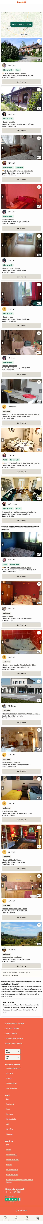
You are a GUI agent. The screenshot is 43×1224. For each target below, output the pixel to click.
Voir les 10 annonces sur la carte (21, 24)
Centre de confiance (12, 1169)
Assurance (9, 1164)
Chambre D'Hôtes (8, 616)
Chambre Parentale (9, 122)
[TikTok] (14, 1192)
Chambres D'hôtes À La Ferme (17, 73)
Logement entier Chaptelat (13, 1043)
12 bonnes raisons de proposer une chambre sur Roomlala (19, 1181)
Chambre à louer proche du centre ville (20, 171)
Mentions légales (11, 1119)
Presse (8, 1109)
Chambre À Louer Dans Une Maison (20, 568)
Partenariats (9, 1114)
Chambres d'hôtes (11, 1083)
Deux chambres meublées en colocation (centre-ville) (19, 512)
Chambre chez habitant (10, 366)
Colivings (8, 1078)
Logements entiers (11, 1088)
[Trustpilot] (12, 1202)
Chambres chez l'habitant (13, 1068)
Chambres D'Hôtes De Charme (12, 860)
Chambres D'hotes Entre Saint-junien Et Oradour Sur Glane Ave (22, 714)
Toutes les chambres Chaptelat (14, 1023)
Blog (7, 1099)
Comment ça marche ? (12, 1159)
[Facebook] (6, 1192)
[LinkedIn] (18, 1192)
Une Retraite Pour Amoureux (11, 762)
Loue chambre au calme (10, 811)
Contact (8, 1149)
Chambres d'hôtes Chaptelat (14, 1038)
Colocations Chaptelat (12, 1028)
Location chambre (8, 219)
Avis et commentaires (12, 1174)
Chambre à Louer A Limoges (11, 268)
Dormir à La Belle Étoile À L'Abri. (12, 957)
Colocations (9, 1073)
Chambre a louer (8, 317)
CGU (7, 1124)
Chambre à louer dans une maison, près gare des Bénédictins (22, 414)
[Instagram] (10, 1192)
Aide (7, 1144)
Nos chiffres (9, 1129)
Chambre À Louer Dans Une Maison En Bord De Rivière (19, 665)
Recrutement (10, 1104)
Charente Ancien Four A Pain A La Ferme (15, 908)
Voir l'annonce (21, 82)
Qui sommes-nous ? (11, 1154)
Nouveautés (9, 1134)
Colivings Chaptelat (11, 1033)
